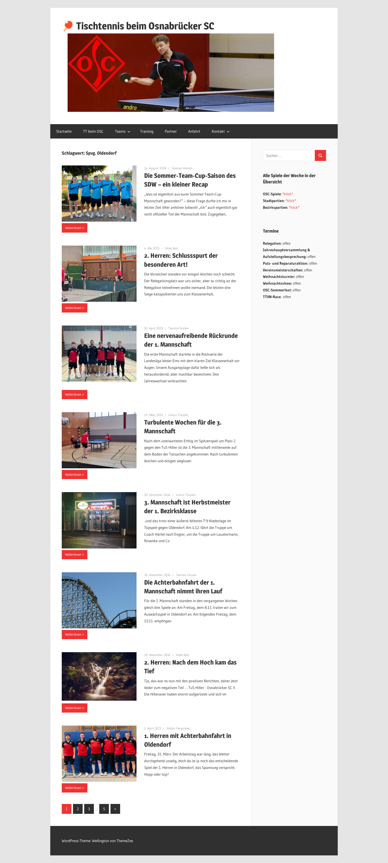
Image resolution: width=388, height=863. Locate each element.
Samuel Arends (182, 168)
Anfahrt (194, 131)
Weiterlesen (73, 228)
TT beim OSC (93, 131)
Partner (171, 131)
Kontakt (218, 131)
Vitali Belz (171, 248)
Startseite (64, 131)
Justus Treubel (178, 415)
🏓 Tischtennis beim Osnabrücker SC (138, 26)
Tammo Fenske (178, 328)
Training (146, 131)
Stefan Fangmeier (178, 728)
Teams (120, 131)
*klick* (287, 194)
